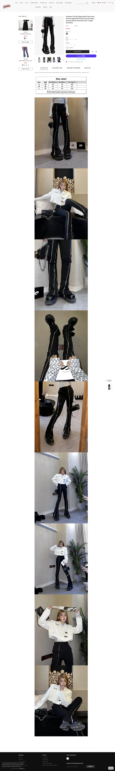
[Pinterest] (67, 758)
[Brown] (26, 65)
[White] (28, 65)
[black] (24, 38)
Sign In (93, 2)
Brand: (67, 25)
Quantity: (68, 42)
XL (76, 39)
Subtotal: (67, 47)
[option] (49, 35)
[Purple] (22, 65)
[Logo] (7, 6)
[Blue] (24, 65)
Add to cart (25, 42)
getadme (76, 25)
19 (68, 61)
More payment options (81, 58)
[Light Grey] (26, 38)
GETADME (25, 32)
